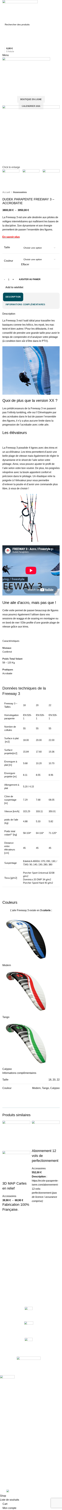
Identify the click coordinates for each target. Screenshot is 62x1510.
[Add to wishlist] (6, 1219)
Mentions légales (8, 1456)
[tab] (13, 297)
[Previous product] (51, 192)
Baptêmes (5, 1418)
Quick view (6, 1235)
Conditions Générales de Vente (15, 1450)
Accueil (6, 192)
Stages (3, 1423)
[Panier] (3, 88)
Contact (4, 1445)
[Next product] (58, 192)
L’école (3, 1412)
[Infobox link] (28, 1312)
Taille (7, 247)
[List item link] (28, 1471)
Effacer (25, 264)
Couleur (8, 260)
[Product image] (16, 1166)
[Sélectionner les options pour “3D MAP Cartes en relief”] (6, 1227)
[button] (36, 1215)
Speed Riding (7, 1429)
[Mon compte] (3, 36)
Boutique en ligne (31, 99)
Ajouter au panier (29, 279)
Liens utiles (7, 1440)
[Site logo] (20, 10)
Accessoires (20, 192)
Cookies (4, 1461)
